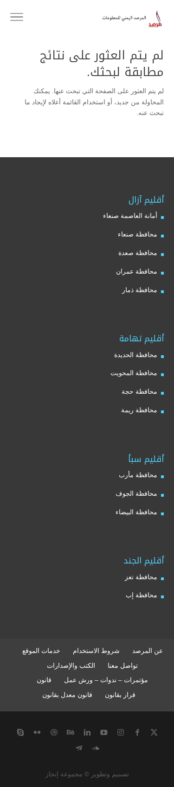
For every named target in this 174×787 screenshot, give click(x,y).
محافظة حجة (139, 391)
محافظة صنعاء (137, 234)
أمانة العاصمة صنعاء (130, 215)
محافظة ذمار (139, 290)
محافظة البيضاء (136, 512)
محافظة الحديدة (135, 354)
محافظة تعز (141, 577)
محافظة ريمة (139, 410)
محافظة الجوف (136, 493)
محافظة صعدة (137, 252)
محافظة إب (141, 595)
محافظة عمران (136, 271)
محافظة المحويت (133, 373)
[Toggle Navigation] (16, 18)
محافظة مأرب (138, 475)
